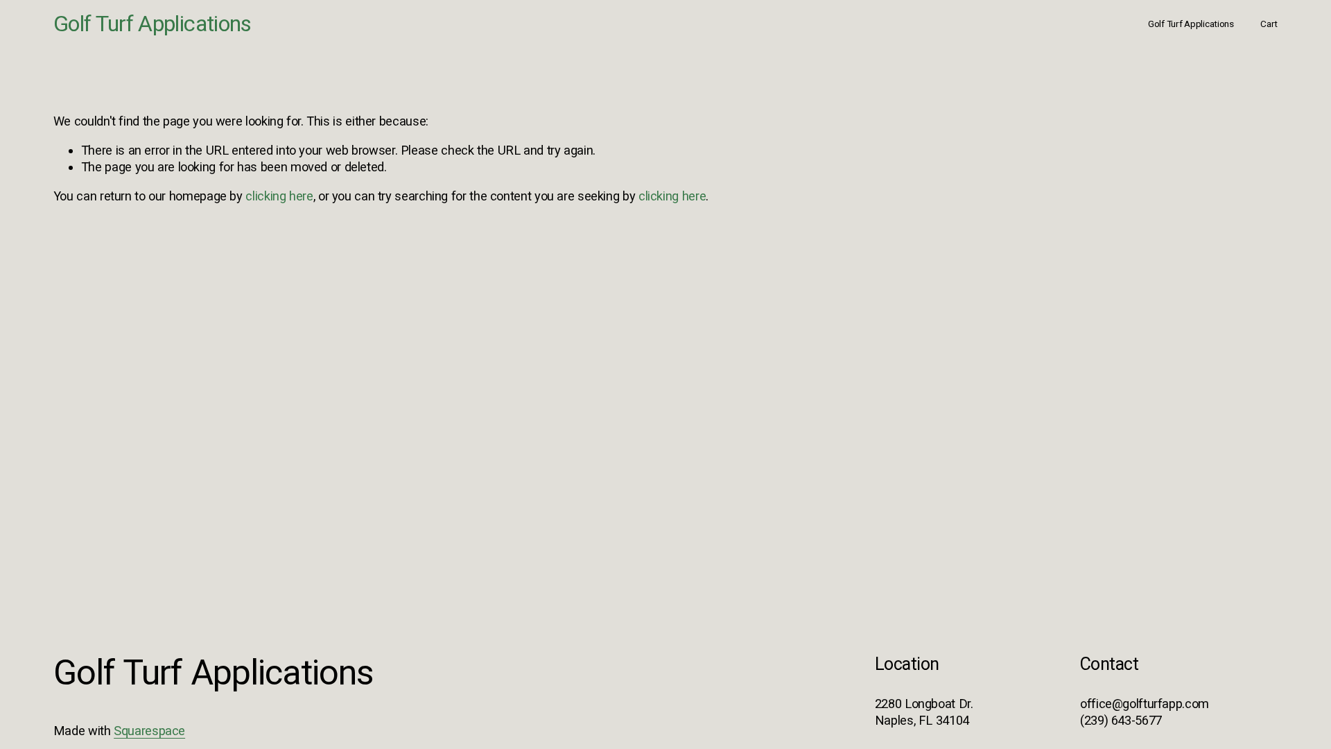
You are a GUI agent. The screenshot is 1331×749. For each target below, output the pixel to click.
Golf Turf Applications (152, 23)
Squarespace (149, 730)
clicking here (279, 196)
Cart (1269, 23)
